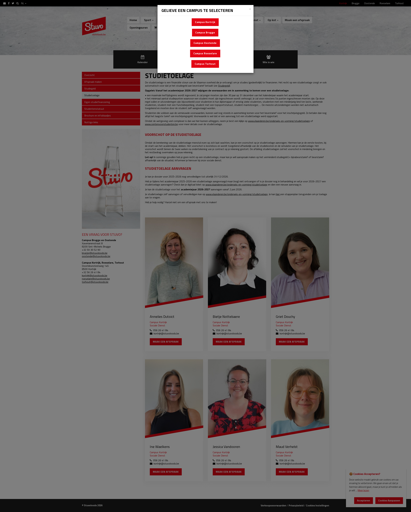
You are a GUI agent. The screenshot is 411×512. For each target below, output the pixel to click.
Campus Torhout (205, 64)
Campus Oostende (205, 43)
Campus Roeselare (205, 53)
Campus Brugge (205, 32)
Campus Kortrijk (205, 22)
